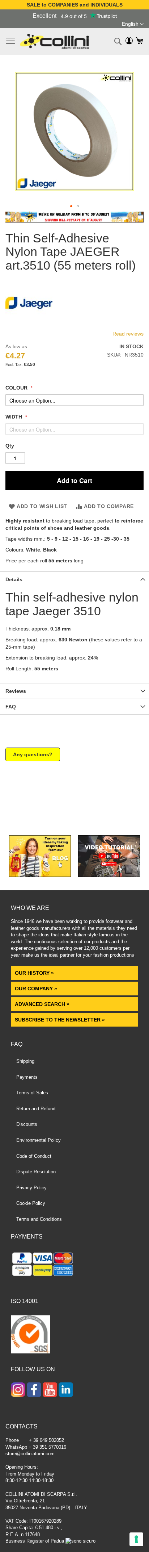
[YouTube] (50, 1390)
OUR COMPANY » (37, 988)
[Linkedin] (66, 1390)
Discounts (26, 1124)
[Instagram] (18, 1390)
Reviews (15, 691)
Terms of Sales (32, 1092)
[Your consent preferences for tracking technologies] (136, 1539)
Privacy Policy (31, 1187)
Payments (27, 1077)
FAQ (10, 707)
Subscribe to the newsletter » (60, 1020)
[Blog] (40, 875)
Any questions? (32, 754)
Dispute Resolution (36, 1171)
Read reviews (128, 334)
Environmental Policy (38, 1140)
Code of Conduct (33, 1156)
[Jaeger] (28, 325)
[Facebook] (34, 1390)
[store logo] (54, 41)
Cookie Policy (30, 1203)
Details (13, 579)
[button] (133, 24)
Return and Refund (35, 1108)
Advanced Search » (43, 1004)
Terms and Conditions (39, 1219)
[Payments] (74, 1265)
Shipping (25, 1061)
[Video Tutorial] (109, 875)
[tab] (74, 579)
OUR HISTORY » (34, 973)
